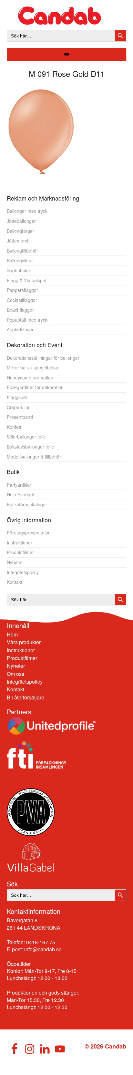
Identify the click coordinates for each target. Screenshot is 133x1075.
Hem (12, 634)
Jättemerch (18, 240)
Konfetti (14, 427)
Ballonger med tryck (27, 211)
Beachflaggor (20, 309)
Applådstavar (20, 329)
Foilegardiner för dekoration (35, 387)
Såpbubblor (18, 270)
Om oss (15, 673)
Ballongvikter (20, 260)
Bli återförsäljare (25, 697)
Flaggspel (17, 397)
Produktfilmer (20, 552)
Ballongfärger (20, 231)
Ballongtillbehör (22, 250)
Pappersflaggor (22, 290)
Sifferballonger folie (26, 436)
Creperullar (18, 407)
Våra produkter (24, 642)
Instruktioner (19, 542)
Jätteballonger (21, 221)
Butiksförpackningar (27, 504)
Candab (67, 15)
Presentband (20, 417)
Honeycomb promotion (30, 377)
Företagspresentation (29, 532)
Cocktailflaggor (22, 300)
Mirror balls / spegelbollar (32, 367)
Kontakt (14, 582)
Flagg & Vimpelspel (26, 280)
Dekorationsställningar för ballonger (43, 358)
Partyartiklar (19, 484)
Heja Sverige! (20, 494)
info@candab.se (43, 949)
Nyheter (15, 562)
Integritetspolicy (23, 572)
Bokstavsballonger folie (30, 446)
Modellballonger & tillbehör (34, 456)
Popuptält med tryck (27, 319)
